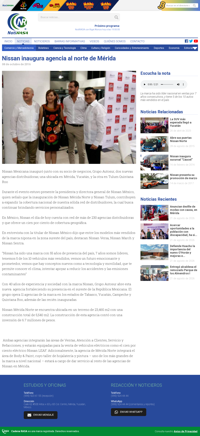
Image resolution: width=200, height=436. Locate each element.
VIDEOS (94, 41)
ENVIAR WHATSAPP (131, 411)
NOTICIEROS (42, 41)
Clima (83, 48)
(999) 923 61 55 (32, 395)
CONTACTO (137, 41)
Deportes (159, 48)
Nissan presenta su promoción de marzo (183, 176)
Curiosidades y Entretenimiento (132, 48)
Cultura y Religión (100, 48)
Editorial (188, 48)
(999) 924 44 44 (119, 395)
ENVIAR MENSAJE (43, 414)
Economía (174, 48)
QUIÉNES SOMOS (115, 41)
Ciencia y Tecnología (64, 48)
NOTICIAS (23, 41)
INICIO (8, 41)
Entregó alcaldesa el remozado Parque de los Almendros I (183, 270)
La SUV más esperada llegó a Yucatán (180, 122)
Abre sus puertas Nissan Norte (181, 139)
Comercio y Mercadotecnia (19, 48)
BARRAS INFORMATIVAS (70, 41)
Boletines (43, 48)
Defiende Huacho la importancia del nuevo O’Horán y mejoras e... (182, 250)
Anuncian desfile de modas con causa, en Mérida (183, 210)
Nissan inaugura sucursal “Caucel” (181, 158)
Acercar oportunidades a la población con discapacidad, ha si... (183, 230)
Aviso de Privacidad (185, 431)
